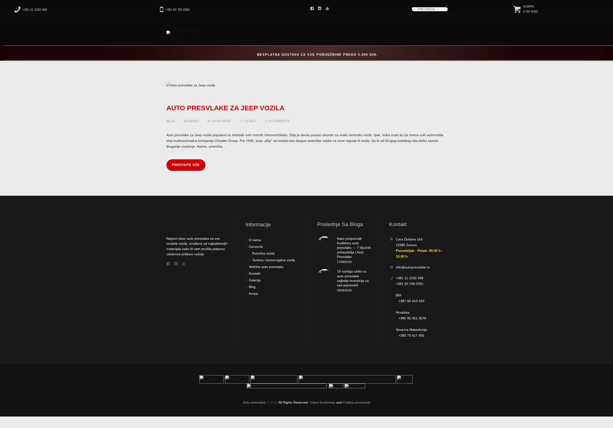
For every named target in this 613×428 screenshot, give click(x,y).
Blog (170, 121)
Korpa (253, 293)
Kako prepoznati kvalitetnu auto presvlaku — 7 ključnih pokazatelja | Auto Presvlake (354, 248)
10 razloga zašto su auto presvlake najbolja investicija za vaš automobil (353, 278)
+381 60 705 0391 (410, 284)
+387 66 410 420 (411, 301)
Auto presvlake (254, 402)
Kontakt (254, 273)
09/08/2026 (344, 290)
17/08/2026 (344, 262)
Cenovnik (256, 247)
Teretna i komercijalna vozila (273, 260)
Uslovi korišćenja (322, 402)
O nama (255, 240)
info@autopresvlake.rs (413, 267)
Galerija (255, 280)
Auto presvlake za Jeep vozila (225, 108)
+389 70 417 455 (411, 335)
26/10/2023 (191, 121)
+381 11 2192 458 (409, 278)
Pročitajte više (186, 165)
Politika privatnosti (356, 402)
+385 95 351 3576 (412, 318)
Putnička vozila (263, 253)
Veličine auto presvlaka (266, 267)
